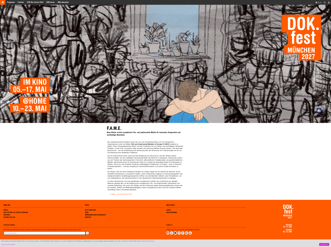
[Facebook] (182, 233)
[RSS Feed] (171, 233)
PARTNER (7, 215)
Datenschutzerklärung (148, 241)
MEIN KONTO (170, 205)
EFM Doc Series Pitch (35, 2)
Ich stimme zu (324, 244)
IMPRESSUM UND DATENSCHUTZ (95, 215)
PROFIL (6, 210)
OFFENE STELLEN (9, 217)
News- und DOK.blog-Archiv (122, 194)
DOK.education (63, 2)
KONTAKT (88, 217)
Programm (11, 2)
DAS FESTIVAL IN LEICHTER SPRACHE (16, 212)
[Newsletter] (168, 233)
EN (320, 3)
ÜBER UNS (7, 205)
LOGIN (168, 210)
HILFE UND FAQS (90, 210)
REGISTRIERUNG (171, 212)
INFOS (87, 205)
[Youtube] (175, 233)
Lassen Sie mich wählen (8, 244)
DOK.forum (50, 2)
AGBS (87, 212)
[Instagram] (179, 233)
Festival (21, 2)
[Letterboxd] (190, 234)
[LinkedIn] (186, 233)
